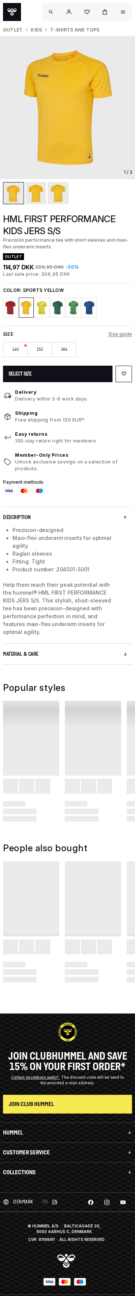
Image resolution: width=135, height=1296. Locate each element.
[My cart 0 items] (105, 12)
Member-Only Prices (41, 455)
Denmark (23, 1202)
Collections (19, 1172)
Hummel (13, 1132)
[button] (69, 12)
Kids (36, 30)
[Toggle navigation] (51, 12)
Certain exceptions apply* (35, 1077)
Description (17, 517)
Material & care (21, 654)
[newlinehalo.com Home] (12, 12)
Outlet (12, 30)
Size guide (120, 334)
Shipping (26, 413)
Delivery (25, 392)
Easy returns (31, 434)
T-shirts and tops (74, 30)
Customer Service (26, 1152)
